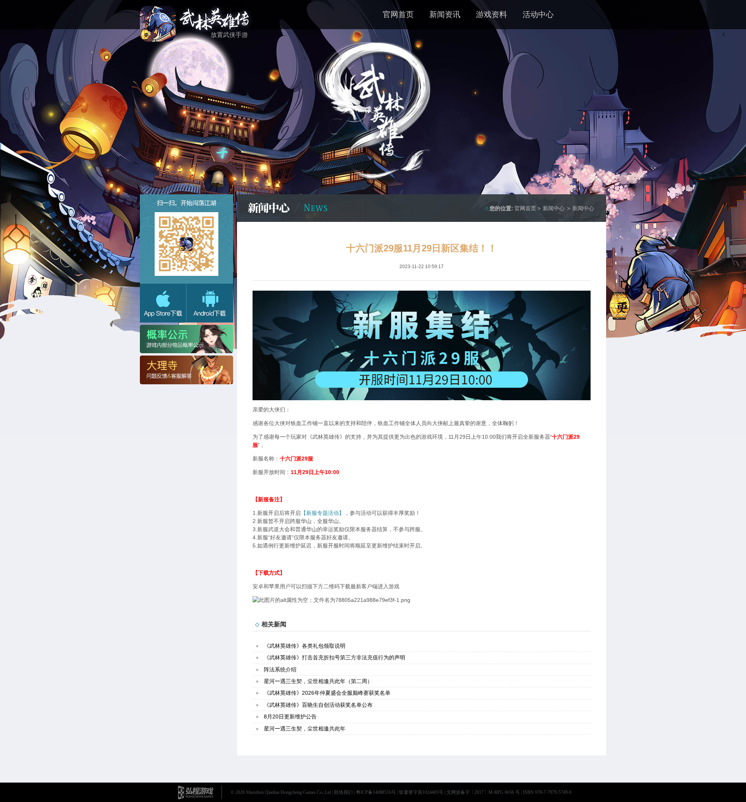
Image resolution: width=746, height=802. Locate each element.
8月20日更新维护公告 (290, 716)
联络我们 (343, 792)
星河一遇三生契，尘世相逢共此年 (304, 728)
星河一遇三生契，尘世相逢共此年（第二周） (318, 681)
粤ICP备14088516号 (376, 792)
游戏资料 (491, 14)
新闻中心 (583, 208)
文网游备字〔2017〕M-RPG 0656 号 (483, 792)
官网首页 (398, 14)
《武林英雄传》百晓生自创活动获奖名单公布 (318, 705)
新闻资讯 (444, 14)
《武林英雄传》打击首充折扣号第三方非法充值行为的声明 (334, 657)
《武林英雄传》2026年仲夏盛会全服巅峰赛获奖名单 (327, 693)
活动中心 (538, 14)
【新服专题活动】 (322, 513)
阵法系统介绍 (280, 669)
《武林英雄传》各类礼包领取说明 (304, 646)
